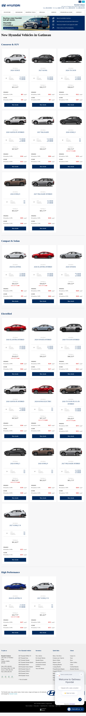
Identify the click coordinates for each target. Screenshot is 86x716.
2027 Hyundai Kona (23, 658)
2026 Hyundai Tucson (23, 675)
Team (71, 658)
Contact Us (72, 656)
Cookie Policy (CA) (43, 705)
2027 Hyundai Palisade (23, 660)
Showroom (18, 12)
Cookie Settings (51, 705)
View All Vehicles (40, 668)
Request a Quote (57, 662)
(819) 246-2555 (72, 8)
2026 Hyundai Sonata (23, 673)
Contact (79, 12)
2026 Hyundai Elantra (23, 664)
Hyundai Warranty (74, 669)
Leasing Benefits (57, 666)
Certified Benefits (74, 666)
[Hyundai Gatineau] (10, 4)
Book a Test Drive (57, 656)
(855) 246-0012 (49, 8)
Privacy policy (36, 705)
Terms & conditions (29, 705)
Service (53, 12)
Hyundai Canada (13, 693)
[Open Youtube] (13, 677)
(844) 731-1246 (61, 8)
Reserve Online (56, 660)
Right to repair (58, 705)
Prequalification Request (58, 669)
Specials (42, 12)
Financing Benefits (57, 664)
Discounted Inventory (41, 662)
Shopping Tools (31, 12)
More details (15, 105)
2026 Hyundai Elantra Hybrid (25, 666)
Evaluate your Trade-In (58, 658)
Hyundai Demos (39, 660)
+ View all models (22, 679)
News (71, 660)
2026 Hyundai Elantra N (24, 669)
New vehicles (39, 656)
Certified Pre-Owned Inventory (41, 665)
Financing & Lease (66, 12)
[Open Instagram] (6, 677)
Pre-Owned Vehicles (40, 658)
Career (71, 664)
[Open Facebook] (3, 677)
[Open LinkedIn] (9, 677)
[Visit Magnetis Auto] (43, 710)
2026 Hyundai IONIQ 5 (24, 671)
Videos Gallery (73, 662)
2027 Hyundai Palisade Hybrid (25, 662)
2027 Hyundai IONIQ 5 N (24, 656)
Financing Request (57, 671)
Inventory (7, 12)
